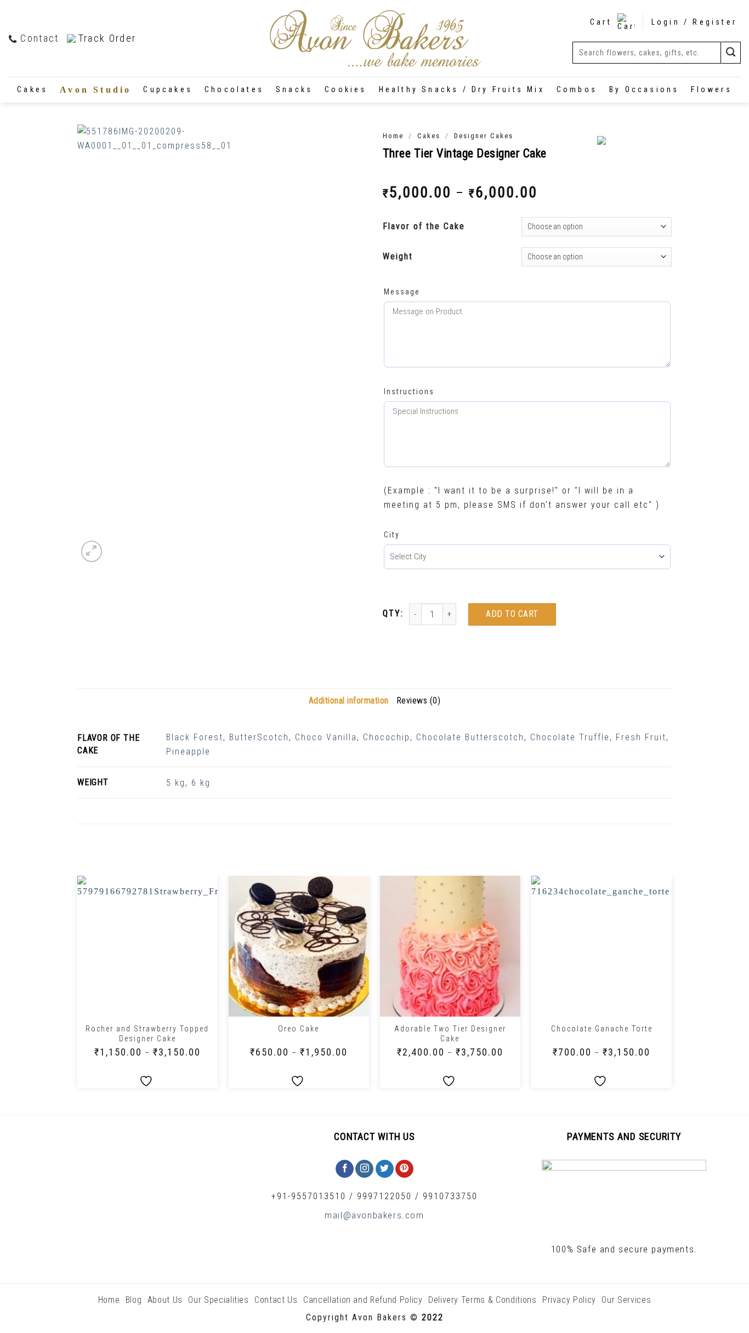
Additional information (349, 700)
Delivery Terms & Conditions (482, 1300)
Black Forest (194, 737)
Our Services (626, 1300)
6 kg (201, 783)
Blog (134, 1300)
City (392, 534)
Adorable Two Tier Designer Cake (450, 1033)
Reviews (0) (418, 700)
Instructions (409, 391)
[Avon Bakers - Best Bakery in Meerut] (374, 38)
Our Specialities (218, 1300)
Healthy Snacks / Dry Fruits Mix (461, 89)
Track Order (107, 38)
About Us (165, 1300)
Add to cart (512, 614)
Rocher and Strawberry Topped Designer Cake (147, 1033)
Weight (398, 256)
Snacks (294, 89)
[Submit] (731, 52)
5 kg (175, 783)
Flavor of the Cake (424, 226)
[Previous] (78, 986)
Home (393, 136)
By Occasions (644, 89)
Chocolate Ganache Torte (601, 1028)
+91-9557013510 (308, 1196)
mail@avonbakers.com (374, 1215)
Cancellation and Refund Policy (363, 1300)
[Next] (671, 986)
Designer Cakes (483, 136)
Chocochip (386, 737)
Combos (577, 89)
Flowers (711, 89)
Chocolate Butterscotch (470, 737)
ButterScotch (259, 737)
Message (402, 291)
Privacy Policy (569, 1300)
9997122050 (384, 1196)
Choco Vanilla (326, 737)
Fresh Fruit (641, 737)
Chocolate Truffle (570, 737)
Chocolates (234, 89)
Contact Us (276, 1300)
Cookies (345, 89)
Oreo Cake (298, 1028)
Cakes (32, 89)
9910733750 (450, 1196)
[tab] (349, 700)
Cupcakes (167, 89)
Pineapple (188, 751)
